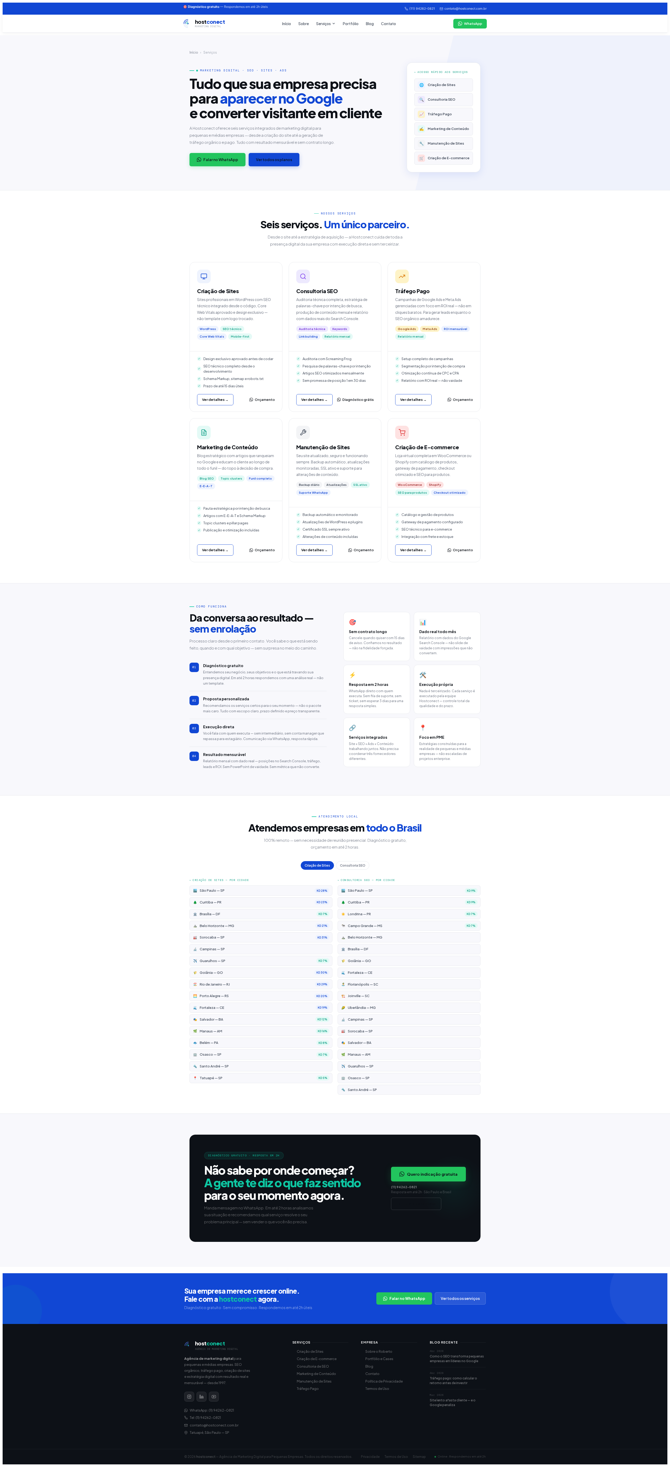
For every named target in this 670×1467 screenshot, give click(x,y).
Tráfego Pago (435, 114)
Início (286, 23)
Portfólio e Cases (379, 1359)
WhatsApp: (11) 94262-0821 (212, 1410)
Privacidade (370, 1457)
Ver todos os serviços (460, 1298)
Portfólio (351, 23)
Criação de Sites (437, 84)
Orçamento (265, 399)
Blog (370, 23)
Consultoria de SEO (313, 1366)
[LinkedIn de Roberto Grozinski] (201, 1397)
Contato (388, 23)
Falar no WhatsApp (220, 159)
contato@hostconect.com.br (465, 8)
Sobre (303, 23)
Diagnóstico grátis (358, 399)
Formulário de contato (416, 1204)
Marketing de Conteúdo (444, 128)
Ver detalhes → (215, 399)
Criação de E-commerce (444, 158)
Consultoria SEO (437, 99)
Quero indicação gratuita (432, 1174)
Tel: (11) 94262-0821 (205, 1417)
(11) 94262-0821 (422, 8)
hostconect (205, 1457)
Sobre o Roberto (378, 1351)
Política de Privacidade (384, 1381)
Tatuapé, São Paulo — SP (209, 1432)
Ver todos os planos (274, 159)
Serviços (323, 23)
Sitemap (419, 1457)
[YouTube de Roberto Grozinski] (214, 1397)
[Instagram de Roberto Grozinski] (189, 1397)
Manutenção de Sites (441, 143)
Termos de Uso (377, 1388)
